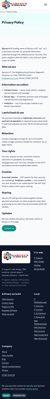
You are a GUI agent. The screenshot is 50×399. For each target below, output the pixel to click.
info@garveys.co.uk (10, 78)
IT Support (38, 258)
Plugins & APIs (8, 306)
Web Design (39, 261)
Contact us (9, 228)
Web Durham (39, 331)
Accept (6, 395)
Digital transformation (11, 366)
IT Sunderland (40, 313)
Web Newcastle (40, 338)
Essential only (19, 395)
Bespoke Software (9, 310)
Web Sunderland (41, 335)
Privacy (5, 370)
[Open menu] (45, 4)
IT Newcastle (39, 317)
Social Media (39, 269)
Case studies (7, 355)
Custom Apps (7, 303)
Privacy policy (32, 389)
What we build (8, 314)
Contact (5, 363)
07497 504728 (8, 375)
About (4, 352)
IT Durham (38, 310)
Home (2, 12)
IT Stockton (38, 306)
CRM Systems (8, 299)
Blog (4, 359)
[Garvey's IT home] (16, 257)
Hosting (37, 265)
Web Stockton (40, 327)
